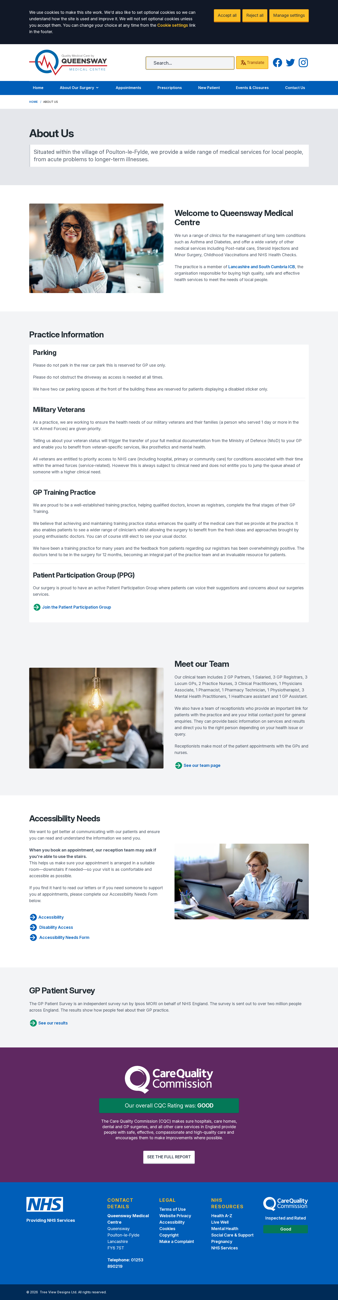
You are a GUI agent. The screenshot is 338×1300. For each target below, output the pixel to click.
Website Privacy (175, 1215)
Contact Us (295, 87)
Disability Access (55, 927)
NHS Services (224, 1247)
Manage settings (289, 15)
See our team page (202, 765)
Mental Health (224, 1228)
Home (38, 87)
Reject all (255, 15)
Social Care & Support (232, 1235)
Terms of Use (172, 1209)
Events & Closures (252, 87)
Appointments (128, 87)
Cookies (167, 1228)
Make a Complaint (176, 1241)
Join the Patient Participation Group (76, 607)
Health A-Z (221, 1215)
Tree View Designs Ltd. (58, 1292)
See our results (53, 1023)
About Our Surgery (77, 87)
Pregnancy (221, 1241)
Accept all (227, 15)
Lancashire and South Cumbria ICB (261, 266)
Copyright (169, 1235)
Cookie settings (172, 25)
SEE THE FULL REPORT (169, 1156)
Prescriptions (170, 87)
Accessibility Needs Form (63, 937)
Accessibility (51, 917)
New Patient (209, 87)
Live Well (220, 1222)
